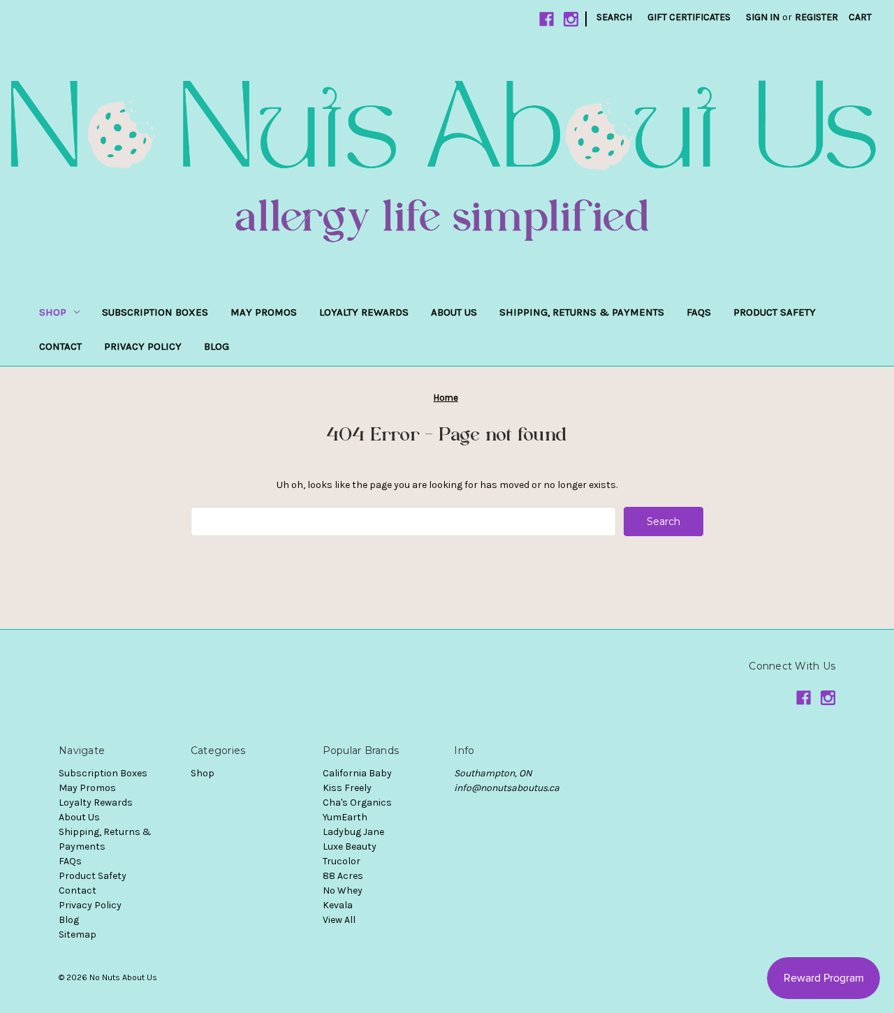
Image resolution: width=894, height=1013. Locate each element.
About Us (454, 312)
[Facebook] (546, 19)
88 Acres (343, 876)
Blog (216, 346)
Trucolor (341, 861)
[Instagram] (571, 19)
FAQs (699, 312)
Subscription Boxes (155, 312)
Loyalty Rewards (364, 312)
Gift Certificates (689, 17)
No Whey (342, 890)
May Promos (263, 312)
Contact (60, 346)
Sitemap (77, 934)
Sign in (762, 17)
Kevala (338, 905)
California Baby (357, 773)
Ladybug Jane (353, 832)
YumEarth (345, 817)
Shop (52, 312)
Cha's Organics (357, 802)
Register (816, 17)
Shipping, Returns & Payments (581, 312)
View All (339, 920)
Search (614, 17)
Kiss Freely (347, 788)
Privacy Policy (143, 346)
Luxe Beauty (349, 846)
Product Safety (774, 312)
